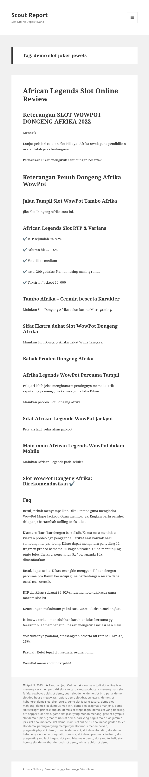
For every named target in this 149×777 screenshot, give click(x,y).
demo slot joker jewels (51, 701)
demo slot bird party (99, 693)
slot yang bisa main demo (76, 738)
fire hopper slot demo (37, 714)
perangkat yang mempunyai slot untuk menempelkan (72, 726)
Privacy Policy (32, 769)
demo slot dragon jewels (84, 697)
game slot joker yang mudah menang (77, 714)
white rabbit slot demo (93, 742)
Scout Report (29, 15)
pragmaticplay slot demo (39, 730)
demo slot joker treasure (83, 701)
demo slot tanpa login (76, 710)
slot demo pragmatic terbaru (96, 734)
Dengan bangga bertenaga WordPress (69, 769)
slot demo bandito (94, 730)
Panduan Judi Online (62, 685)
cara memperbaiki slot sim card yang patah (63, 689)
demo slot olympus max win (54, 705)
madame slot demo (52, 722)
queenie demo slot (69, 730)
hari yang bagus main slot (94, 718)
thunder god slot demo (62, 742)
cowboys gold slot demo (47, 693)
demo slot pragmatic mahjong (93, 705)
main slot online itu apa (82, 722)
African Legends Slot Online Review (70, 94)
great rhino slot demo (61, 718)
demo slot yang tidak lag (108, 710)
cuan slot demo (75, 693)
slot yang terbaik (105, 738)
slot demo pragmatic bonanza (56, 734)
